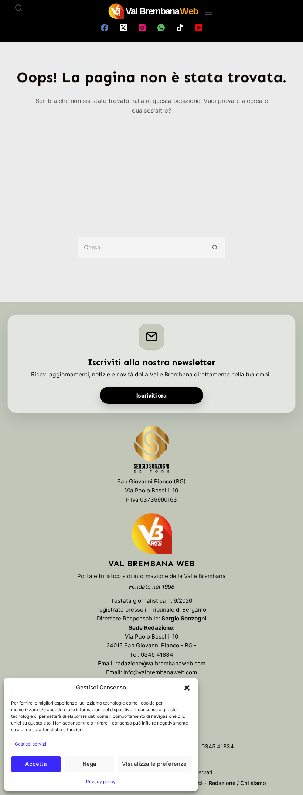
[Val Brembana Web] (151, 533)
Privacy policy (101, 781)
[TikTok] (180, 27)
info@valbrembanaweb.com (160, 672)
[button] (187, 688)
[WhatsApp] (161, 27)
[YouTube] (198, 27)
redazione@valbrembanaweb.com (160, 663)
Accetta (36, 763)
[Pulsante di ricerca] (215, 247)
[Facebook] (104, 27)
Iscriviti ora (151, 395)
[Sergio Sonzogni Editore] (151, 451)
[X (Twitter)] (123, 27)
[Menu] (208, 12)
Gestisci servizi (30, 744)
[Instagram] (142, 27)
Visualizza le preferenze (154, 763)
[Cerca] (18, 7)
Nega (89, 763)
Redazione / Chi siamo (237, 783)
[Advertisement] (151, 171)
